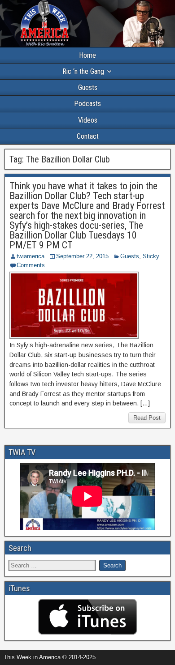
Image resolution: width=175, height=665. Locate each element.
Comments (31, 265)
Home (87, 55)
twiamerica (30, 256)
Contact (88, 136)
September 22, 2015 (82, 256)
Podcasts (87, 103)
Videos (87, 120)
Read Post (147, 417)
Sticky (151, 256)
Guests (87, 87)
